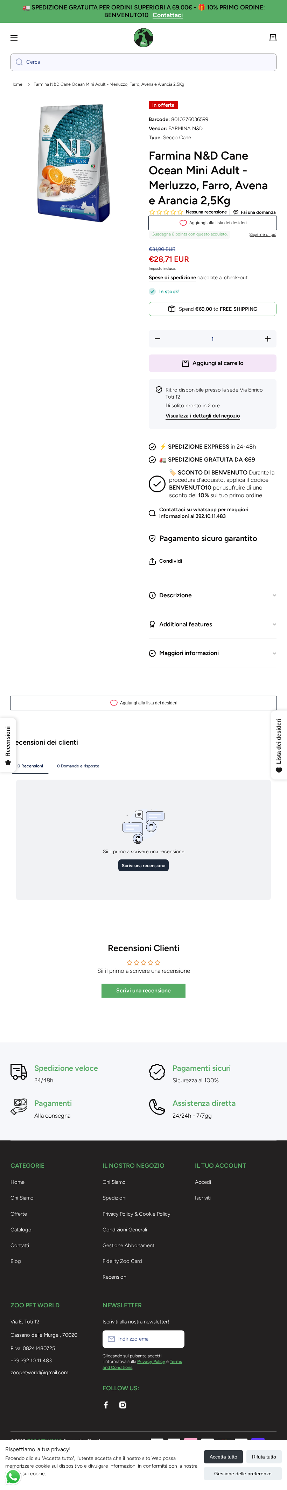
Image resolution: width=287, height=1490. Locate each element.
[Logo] (143, 37)
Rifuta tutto (264, 1457)
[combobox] (143, 62)
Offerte (18, 1214)
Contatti (19, 1245)
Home (16, 84)
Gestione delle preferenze (243, 1473)
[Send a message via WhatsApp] (13, 1477)
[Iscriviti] (175, 1339)
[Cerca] (16, 62)
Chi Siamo (22, 1198)
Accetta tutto (223, 1457)
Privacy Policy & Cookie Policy (136, 1214)
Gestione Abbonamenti (129, 1245)
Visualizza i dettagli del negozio (203, 416)
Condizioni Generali (125, 1230)
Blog (15, 1261)
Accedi (203, 1182)
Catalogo (20, 1230)
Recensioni (115, 1277)
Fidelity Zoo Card (122, 1261)
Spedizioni (114, 1198)
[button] (273, 37)
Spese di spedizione (172, 277)
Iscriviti (203, 1198)
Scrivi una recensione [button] (143, 990)
